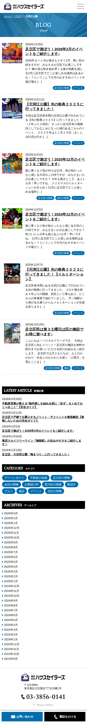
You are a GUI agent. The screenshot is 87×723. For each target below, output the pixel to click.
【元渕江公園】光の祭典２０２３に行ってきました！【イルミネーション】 (54, 274)
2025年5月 (11, 561)
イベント (78, 87)
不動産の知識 (38, 477)
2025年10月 (11, 537)
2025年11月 (11, 532)
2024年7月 (11, 610)
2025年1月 (11, 581)
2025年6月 (11, 557)
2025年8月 (11, 547)
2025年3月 (11, 571)
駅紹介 (71, 484)
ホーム (7, 16)
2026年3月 (11, 513)
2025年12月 (11, 527)
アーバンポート (14, 477)
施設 (66, 368)
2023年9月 (11, 658)
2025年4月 (11, 566)
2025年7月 (11, 552)
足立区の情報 (61, 87)
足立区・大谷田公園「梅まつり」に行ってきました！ (36, 454)
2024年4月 (11, 624)
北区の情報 (55, 491)
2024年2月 (11, 634)
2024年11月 (11, 591)
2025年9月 (11, 542)
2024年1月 (11, 639)
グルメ (8, 491)
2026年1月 (11, 523)
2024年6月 (11, 615)
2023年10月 (11, 654)
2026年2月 (11, 518)
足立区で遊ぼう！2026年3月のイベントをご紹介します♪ (38, 430)
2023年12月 (11, 644)
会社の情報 (63, 198)
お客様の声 (31, 484)
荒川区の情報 (53, 484)
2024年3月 (11, 629)
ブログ (18, 16)
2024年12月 (11, 586)
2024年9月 (11, 600)
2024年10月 (11, 595)
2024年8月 (11, 605)
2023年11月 (11, 649)
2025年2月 (11, 576)
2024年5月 (11, 620)
